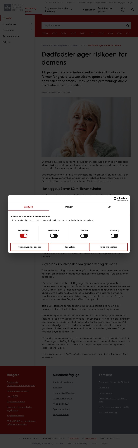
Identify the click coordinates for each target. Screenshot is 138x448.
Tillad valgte (69, 247)
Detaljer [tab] (69, 207)
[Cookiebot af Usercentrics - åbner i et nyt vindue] (116, 199)
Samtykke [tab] (28, 207)
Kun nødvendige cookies (29, 247)
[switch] (54, 236)
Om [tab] (109, 207)
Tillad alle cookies (108, 247)
